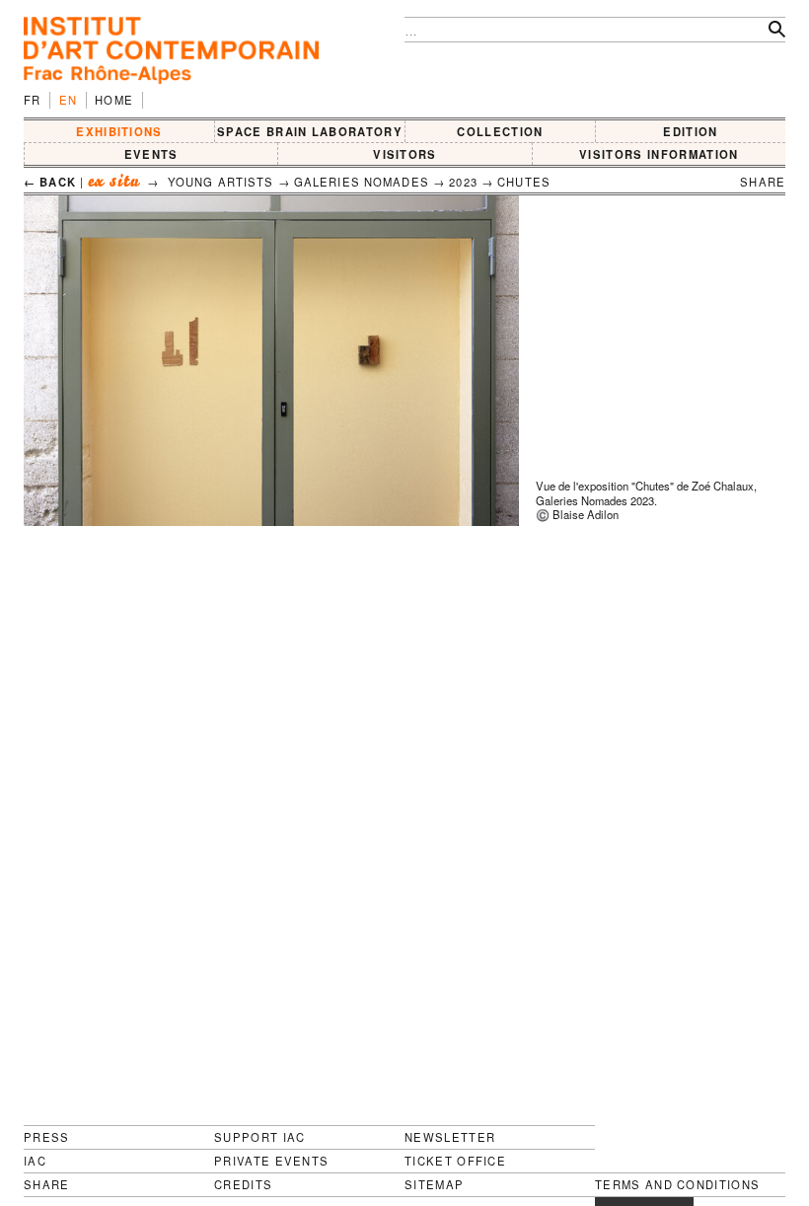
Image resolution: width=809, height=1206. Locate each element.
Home (114, 100)
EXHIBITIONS (119, 131)
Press (47, 1137)
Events (151, 154)
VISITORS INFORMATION (658, 154)
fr (32, 100)
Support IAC (260, 1137)
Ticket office (455, 1160)
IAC (35, 1160)
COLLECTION (500, 131)
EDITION (690, 131)
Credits (243, 1184)
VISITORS (405, 154)
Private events (271, 1160)
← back (50, 181)
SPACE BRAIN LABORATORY (310, 131)
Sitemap (434, 1184)
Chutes (524, 181)
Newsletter (449, 1137)
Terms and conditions (677, 1184)
